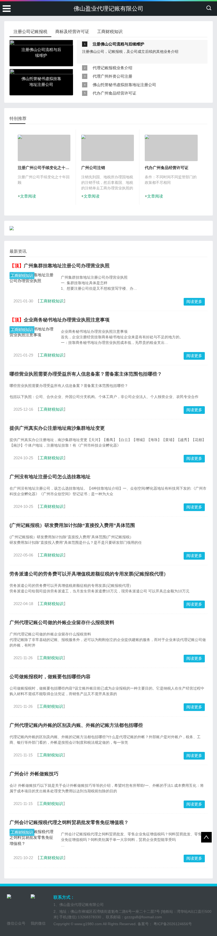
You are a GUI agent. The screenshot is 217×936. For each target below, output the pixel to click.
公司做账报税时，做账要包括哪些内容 (50, 676)
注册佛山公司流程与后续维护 (118, 44)
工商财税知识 (22, 275)
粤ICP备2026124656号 (172, 924)
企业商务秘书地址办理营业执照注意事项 (67, 319)
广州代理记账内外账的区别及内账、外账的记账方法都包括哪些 (76, 725)
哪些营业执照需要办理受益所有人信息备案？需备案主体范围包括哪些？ (86, 374)
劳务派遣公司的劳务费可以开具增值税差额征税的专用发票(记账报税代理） (89, 574)
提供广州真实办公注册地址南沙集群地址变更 (57, 428)
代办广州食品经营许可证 (114, 93)
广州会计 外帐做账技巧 (34, 773)
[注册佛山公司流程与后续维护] (41, 42)
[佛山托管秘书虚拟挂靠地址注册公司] (41, 71)
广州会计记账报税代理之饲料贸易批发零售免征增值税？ (69, 822)
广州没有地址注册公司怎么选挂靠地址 (50, 476)
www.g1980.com (88, 924)
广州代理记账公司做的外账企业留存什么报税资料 (62, 622)
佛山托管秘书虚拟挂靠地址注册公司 (124, 84)
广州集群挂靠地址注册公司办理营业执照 (67, 265)
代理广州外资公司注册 (112, 76)
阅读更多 (194, 301)
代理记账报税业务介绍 (112, 67)
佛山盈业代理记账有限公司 (108, 8)
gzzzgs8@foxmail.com (143, 917)
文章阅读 (28, 196)
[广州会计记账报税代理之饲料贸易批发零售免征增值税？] (32, 838)
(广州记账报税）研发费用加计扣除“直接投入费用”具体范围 (72, 525)
